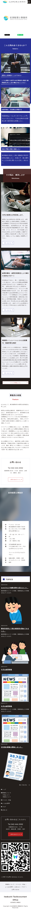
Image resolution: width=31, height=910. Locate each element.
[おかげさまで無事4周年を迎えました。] (14, 610)
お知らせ (4, 810)
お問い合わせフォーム (15, 479)
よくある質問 (6, 803)
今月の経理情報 (6, 669)
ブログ (4, 806)
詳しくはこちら (8, 243)
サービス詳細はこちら (15, 382)
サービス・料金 (6, 800)
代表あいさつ (6, 795)
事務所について (6, 793)
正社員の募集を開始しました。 (12, 747)
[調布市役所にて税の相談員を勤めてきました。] (15, 652)
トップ (4, 789)
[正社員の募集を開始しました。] (15, 766)
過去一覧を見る (23, 785)
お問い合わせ (15, 889)
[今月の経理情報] (15, 687)
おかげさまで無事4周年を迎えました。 (14, 588)
